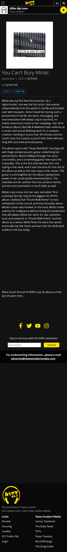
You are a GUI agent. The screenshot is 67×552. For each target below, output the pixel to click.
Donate (6, 521)
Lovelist (6, 531)
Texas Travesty (43, 536)
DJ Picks (32, 78)
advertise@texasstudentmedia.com (33, 358)
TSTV (38, 531)
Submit (51, 345)
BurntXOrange (43, 541)
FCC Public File (10, 536)
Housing (7, 526)
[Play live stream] (63, 10)
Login (5, 541)
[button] (7, 91)
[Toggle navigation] (3, 3)
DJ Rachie (11, 85)
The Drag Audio (44, 546)
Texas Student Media (48, 516)
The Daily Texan (44, 526)
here (20, 296)
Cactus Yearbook (45, 521)
